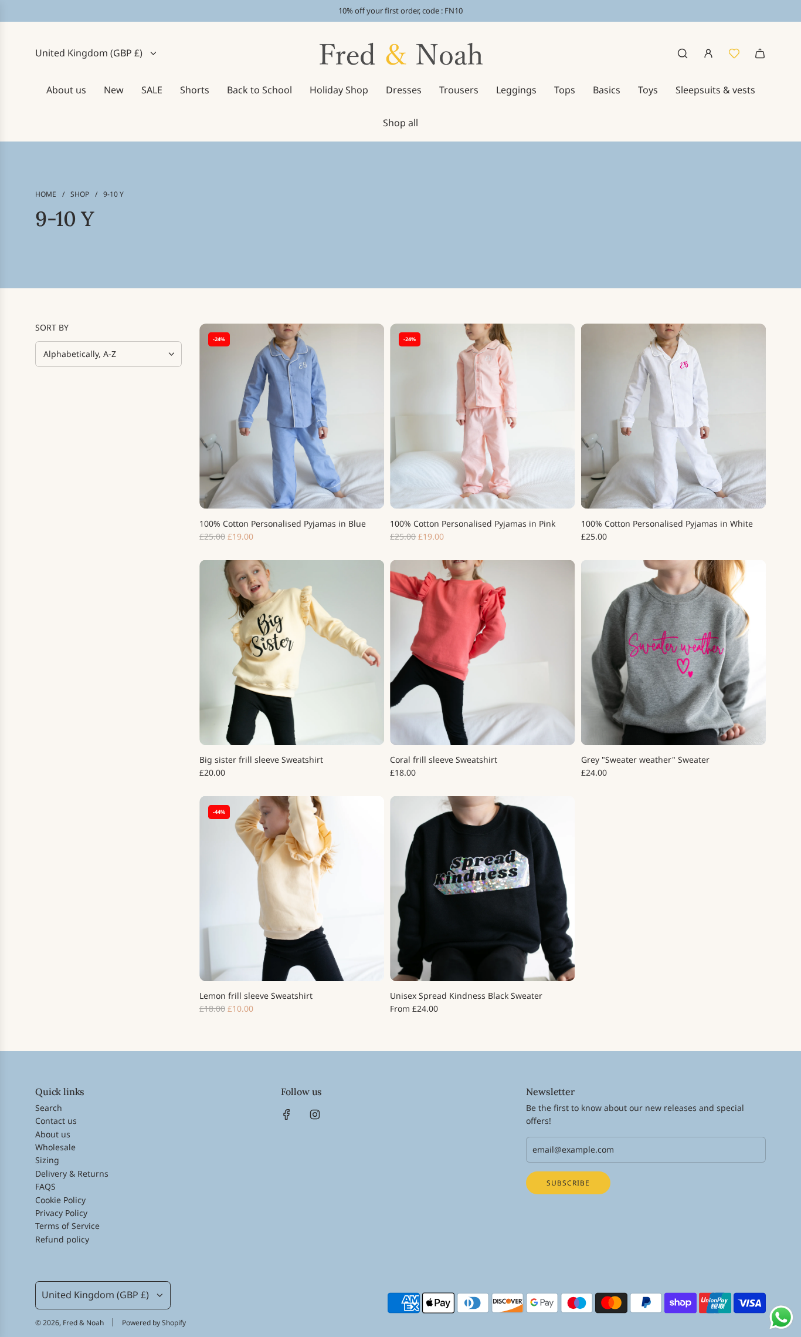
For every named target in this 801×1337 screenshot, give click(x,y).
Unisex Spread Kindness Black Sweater (466, 995)
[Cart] (760, 53)
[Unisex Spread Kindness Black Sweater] (482, 888)
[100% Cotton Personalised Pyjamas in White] (673, 416)
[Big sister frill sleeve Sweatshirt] (291, 652)
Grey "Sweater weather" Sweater (645, 759)
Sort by (52, 328)
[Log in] (708, 53)
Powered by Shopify (154, 1323)
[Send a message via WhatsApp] (781, 1317)
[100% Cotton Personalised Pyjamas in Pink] (482, 416)
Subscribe (568, 1183)
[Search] (682, 53)
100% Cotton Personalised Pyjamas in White (667, 523)
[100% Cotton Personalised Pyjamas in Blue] (291, 416)
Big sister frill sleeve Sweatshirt (261, 759)
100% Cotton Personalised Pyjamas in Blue (282, 523)
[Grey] (673, 652)
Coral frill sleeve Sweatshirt (443, 759)
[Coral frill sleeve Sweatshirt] (482, 652)
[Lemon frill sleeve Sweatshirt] (291, 888)
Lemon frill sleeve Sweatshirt (256, 995)
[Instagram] (315, 1114)
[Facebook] (287, 1114)
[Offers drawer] (734, 53)
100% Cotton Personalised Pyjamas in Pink (472, 523)
